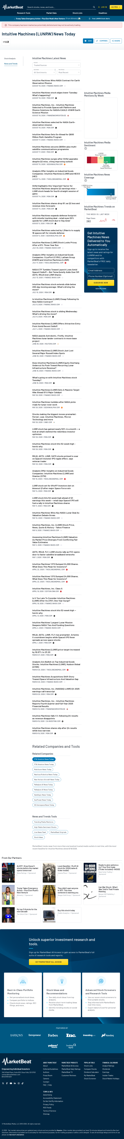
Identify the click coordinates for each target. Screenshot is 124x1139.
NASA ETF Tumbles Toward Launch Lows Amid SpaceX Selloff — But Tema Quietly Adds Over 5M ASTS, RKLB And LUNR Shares (55, 272)
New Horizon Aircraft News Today (46, 779)
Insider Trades (107, 1075)
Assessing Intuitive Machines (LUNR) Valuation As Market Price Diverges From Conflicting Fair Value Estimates (55, 540)
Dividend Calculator (91, 1072)
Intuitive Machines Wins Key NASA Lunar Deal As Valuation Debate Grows (55, 514)
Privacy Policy (48, 1104)
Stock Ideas (38, 837)
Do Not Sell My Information (53, 1101)
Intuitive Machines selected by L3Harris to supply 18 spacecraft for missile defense (56, 231)
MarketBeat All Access (70, 1066)
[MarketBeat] (13, 7)
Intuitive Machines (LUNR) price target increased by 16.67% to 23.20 (56, 651)
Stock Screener (90, 1078)
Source (36, 62)
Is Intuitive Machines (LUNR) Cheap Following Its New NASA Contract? (55, 300)
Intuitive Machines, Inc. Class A (47, 588)
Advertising (47, 1095)
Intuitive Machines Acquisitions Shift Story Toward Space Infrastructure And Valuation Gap (55, 678)
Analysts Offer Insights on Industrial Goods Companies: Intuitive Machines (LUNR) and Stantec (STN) (53, 473)
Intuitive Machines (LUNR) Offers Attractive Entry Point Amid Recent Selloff (56, 324)
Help (50, 1085)
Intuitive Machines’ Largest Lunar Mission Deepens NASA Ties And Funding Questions (53, 623)
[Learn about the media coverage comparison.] (85, 180)
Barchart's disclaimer (16, 1135)
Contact (46, 1082)
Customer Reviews (69, 1075)
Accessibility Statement (52, 1098)
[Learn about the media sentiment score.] (85, 148)
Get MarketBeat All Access (48, 962)
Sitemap (46, 1114)
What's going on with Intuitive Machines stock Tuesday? (54, 378)
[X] (3, 1083)
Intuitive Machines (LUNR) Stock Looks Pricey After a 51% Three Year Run (54, 243)
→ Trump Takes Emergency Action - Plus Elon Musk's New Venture (39, 18)
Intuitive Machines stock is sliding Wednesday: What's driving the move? (55, 312)
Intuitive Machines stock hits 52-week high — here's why (54, 611)
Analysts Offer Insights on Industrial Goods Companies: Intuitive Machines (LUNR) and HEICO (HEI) (56, 173)
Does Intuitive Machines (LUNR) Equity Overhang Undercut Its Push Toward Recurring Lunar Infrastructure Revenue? (55, 365)
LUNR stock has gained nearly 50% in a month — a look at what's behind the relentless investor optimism (56, 431)
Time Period (61, 69)
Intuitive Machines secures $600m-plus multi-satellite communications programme (54, 148)
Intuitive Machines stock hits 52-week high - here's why (53, 445)
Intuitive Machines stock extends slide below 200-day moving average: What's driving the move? (54, 287)
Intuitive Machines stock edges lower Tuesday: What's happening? (55, 94)
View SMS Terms (100, 288)
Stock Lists (88, 1066)
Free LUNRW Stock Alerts (101, 19)
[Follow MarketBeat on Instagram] (18, 1083)
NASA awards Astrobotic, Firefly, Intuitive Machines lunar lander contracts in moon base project (54, 338)
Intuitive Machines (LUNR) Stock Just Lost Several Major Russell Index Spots (52, 351)
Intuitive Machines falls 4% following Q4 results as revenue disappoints (55, 717)
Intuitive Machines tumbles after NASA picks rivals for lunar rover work (54, 403)
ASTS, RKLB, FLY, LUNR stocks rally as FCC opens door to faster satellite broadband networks (56, 553)
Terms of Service (49, 1111)
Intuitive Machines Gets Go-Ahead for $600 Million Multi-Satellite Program (53, 135)
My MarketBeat (89, 1075)
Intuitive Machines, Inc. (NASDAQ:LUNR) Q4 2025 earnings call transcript (56, 690)
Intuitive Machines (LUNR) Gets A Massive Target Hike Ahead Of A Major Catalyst (55, 391)
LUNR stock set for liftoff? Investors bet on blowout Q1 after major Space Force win (53, 487)
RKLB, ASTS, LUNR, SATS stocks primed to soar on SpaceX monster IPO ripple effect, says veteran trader (55, 459)
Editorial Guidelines (50, 1069)
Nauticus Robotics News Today (46, 774)
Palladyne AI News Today (43, 785)
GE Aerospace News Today (44, 805)
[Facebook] (7, 1083)
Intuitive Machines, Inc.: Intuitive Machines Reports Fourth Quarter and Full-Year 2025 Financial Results (53, 703)
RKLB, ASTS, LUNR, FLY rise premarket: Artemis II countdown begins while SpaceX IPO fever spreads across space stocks (55, 637)
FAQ (44, 1085)
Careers (46, 1078)
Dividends (106, 1069)
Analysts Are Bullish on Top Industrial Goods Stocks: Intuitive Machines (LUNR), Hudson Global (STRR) (56, 664)
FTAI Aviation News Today (44, 759)
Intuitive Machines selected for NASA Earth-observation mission (53, 123)
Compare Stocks (90, 1069)
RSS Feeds (47, 1107)
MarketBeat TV (67, 1072)
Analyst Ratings (108, 1066)
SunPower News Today (42, 800)
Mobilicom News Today (42, 769)
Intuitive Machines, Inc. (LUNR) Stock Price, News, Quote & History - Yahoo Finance (53, 526)
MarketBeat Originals (58, 832)
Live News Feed (40, 832)
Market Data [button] (51, 13)
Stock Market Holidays (110, 1078)
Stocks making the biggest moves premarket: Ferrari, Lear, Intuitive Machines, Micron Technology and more (54, 417)
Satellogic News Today (42, 795)
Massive (59, 1130)
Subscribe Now (101, 283)
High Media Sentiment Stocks (45, 827)
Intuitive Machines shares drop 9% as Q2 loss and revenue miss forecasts (56, 204)
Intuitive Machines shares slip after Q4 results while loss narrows (54, 729)
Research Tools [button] (23, 13)
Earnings (105, 1072)
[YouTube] (11, 1083)
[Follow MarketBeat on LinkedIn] (15, 1083)
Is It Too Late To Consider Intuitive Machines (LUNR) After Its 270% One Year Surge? (53, 599)
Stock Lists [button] (77, 13)
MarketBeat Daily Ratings (71, 1069)
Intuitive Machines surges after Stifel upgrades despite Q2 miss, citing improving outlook (55, 160)
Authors (46, 1072)
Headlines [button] (103, 13)
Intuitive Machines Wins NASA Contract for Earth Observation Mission (56, 81)
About (45, 1066)
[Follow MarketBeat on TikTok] (22, 1083)
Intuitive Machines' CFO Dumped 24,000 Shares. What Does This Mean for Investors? (55, 565)
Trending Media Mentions (43, 822)
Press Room (47, 1075)
